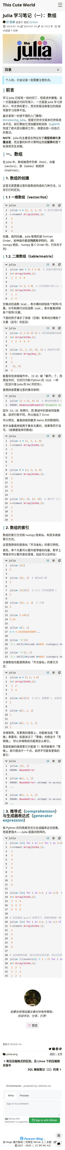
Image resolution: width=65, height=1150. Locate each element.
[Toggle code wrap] (53, 205)
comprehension (40, 811)
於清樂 (10, 22)
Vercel (37, 1142)
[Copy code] (59, 205)
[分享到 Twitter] (50, 1048)
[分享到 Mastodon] (60, 1048)
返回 (52, 1054)
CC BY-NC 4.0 (42, 1145)
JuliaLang (12, 1054)
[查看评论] (58, 1143)
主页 (59, 1054)
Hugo (9, 1142)
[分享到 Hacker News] (53, 1048)
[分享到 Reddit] (57, 1048)
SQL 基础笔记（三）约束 (43, 1069)
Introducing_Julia (14, 120)
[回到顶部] (58, 1127)
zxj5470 (55, 124)
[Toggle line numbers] (47, 205)
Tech (35, 22)
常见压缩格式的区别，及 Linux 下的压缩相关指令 (31, 1063)
